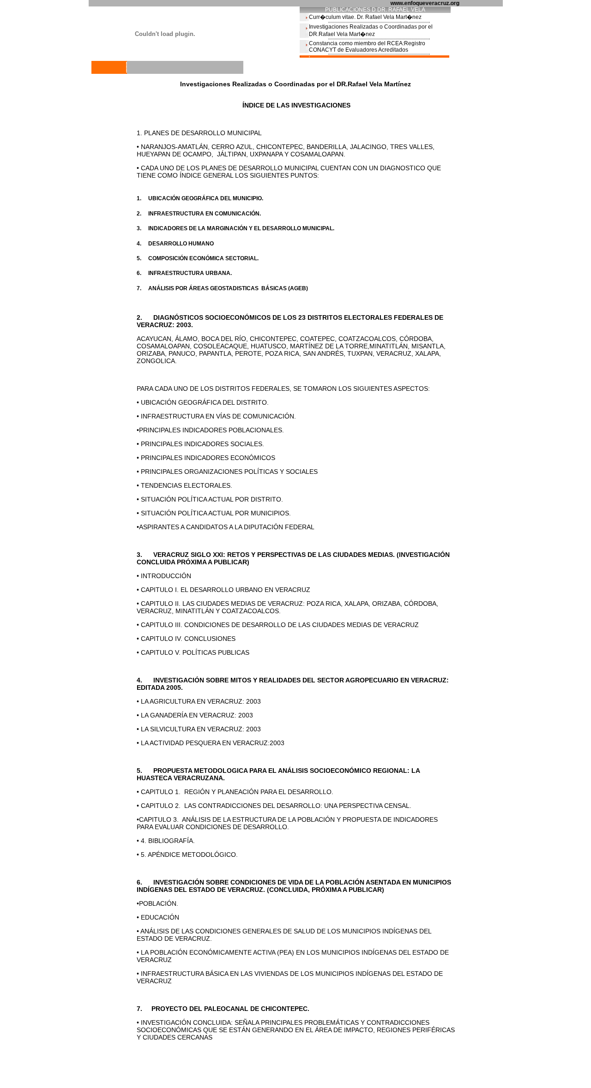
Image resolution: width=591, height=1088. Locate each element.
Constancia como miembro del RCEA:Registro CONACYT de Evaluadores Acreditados (367, 46)
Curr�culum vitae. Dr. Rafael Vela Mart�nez (365, 17)
